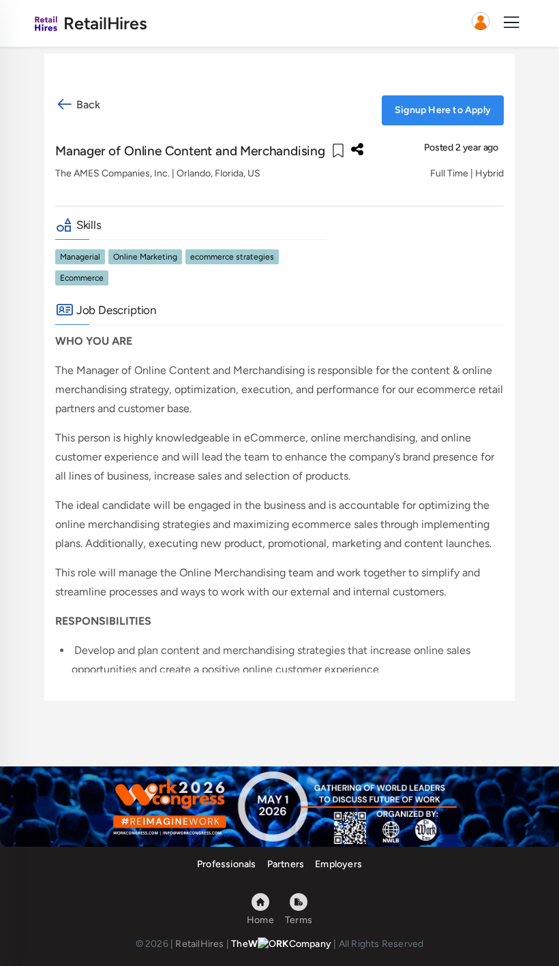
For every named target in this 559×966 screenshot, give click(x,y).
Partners (286, 864)
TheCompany (281, 944)
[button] (481, 23)
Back (87, 104)
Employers (338, 864)
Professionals (226, 864)
